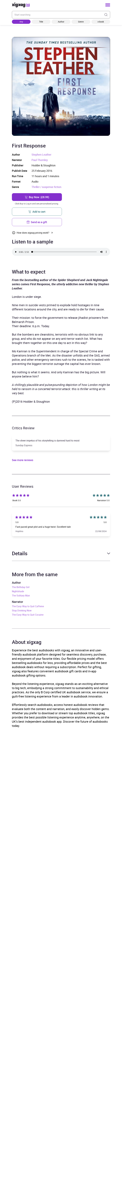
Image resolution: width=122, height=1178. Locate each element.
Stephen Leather (41, 154)
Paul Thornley (40, 160)
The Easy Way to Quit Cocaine (27, 614)
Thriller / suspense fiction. (47, 187)
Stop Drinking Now (22, 610)
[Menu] (107, 5)
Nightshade (18, 591)
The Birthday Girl (20, 587)
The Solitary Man (21, 595)
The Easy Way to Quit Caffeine (28, 606)
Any (21, 21)
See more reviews (22, 460)
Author (61, 21)
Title (41, 21)
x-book (101, 21)
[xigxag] (21, 4)
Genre (81, 21)
